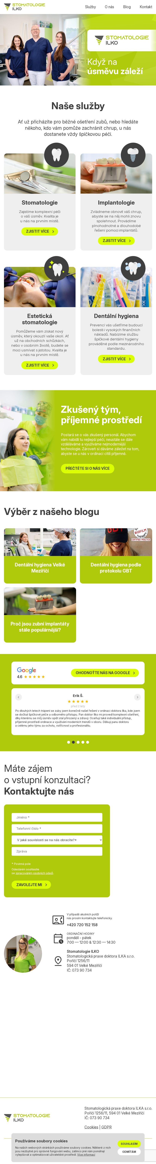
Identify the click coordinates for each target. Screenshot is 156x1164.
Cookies (91, 1127)
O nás (109, 7)
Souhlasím (129, 1143)
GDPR (106, 1127)
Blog (127, 7)
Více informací (86, 1154)
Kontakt (146, 7)
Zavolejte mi (32, 885)
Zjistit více (41, 231)
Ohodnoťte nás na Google (106, 673)
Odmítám (129, 1151)
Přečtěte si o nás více (88, 468)
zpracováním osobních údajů (34, 873)
